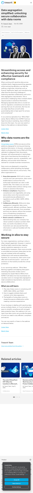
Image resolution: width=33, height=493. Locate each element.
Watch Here (5, 133)
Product (4, 459)
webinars (27, 32)
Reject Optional (16, 483)
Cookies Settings (16, 487)
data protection (6, 32)
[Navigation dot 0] (14, 397)
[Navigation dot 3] (19, 397)
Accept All (16, 479)
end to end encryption (17, 32)
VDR (3, 35)
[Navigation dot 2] (18, 397)
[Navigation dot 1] (16, 397)
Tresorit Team (7, 24)
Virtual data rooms (7, 144)
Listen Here (5, 129)
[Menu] (31, 2)
